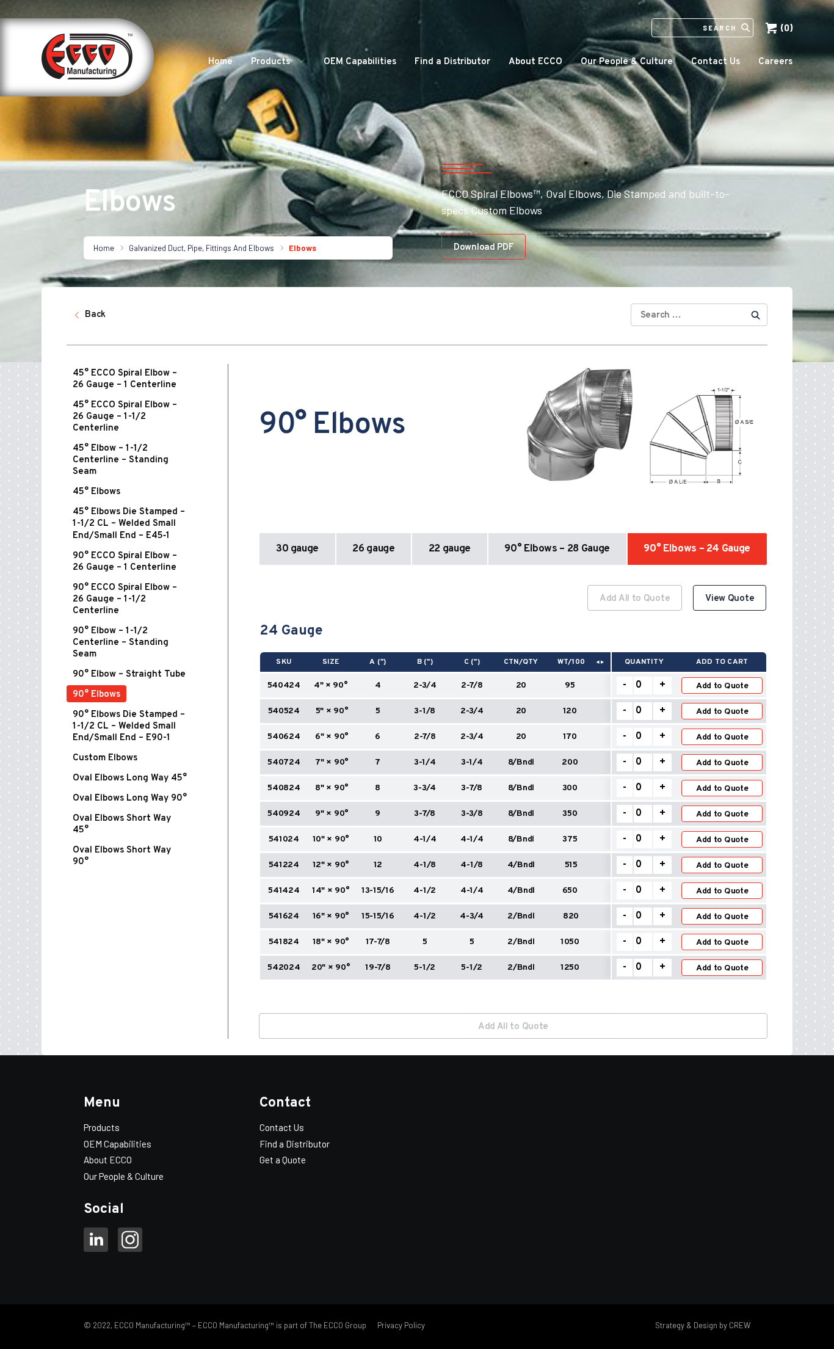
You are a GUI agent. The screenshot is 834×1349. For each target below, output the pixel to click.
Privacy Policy (400, 1325)
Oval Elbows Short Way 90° (122, 856)
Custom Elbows (105, 758)
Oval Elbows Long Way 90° (130, 798)
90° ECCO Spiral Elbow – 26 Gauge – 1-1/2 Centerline (125, 599)
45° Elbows (96, 492)
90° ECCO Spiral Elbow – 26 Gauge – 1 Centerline (125, 561)
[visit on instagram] (130, 1241)
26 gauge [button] (373, 549)
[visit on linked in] (96, 1241)
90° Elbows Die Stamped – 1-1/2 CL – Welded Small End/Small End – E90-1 (129, 726)
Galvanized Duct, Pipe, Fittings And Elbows (201, 248)
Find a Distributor (452, 62)
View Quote (729, 599)
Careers (775, 62)
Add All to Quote (635, 599)
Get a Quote (282, 1159)
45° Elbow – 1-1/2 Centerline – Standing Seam (121, 460)
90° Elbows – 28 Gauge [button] (557, 549)
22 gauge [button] (450, 549)
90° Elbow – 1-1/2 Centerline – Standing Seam (121, 642)
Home (220, 62)
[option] (513, 789)
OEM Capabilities (360, 62)
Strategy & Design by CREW (702, 1325)
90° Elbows (96, 694)
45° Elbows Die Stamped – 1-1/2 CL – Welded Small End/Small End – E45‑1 (129, 524)
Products (270, 62)
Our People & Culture (627, 62)
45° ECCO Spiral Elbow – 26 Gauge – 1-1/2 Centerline (125, 416)
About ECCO (535, 62)
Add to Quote (722, 686)
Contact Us (715, 62)
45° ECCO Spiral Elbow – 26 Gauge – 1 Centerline (125, 379)
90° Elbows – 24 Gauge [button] (697, 549)
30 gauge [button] (297, 549)
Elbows (302, 248)
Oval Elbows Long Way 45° (130, 778)
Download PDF (483, 247)
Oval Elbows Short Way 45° (122, 824)
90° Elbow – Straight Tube (129, 674)
